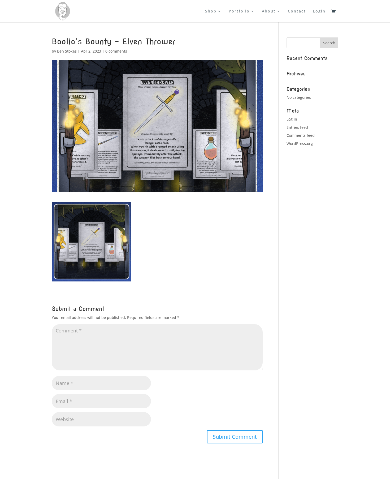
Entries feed (297, 127)
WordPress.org (300, 143)
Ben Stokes (67, 51)
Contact (297, 11)
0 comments (116, 51)
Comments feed (301, 135)
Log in (292, 119)
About (269, 11)
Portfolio (239, 11)
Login (319, 11)
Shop (210, 11)
